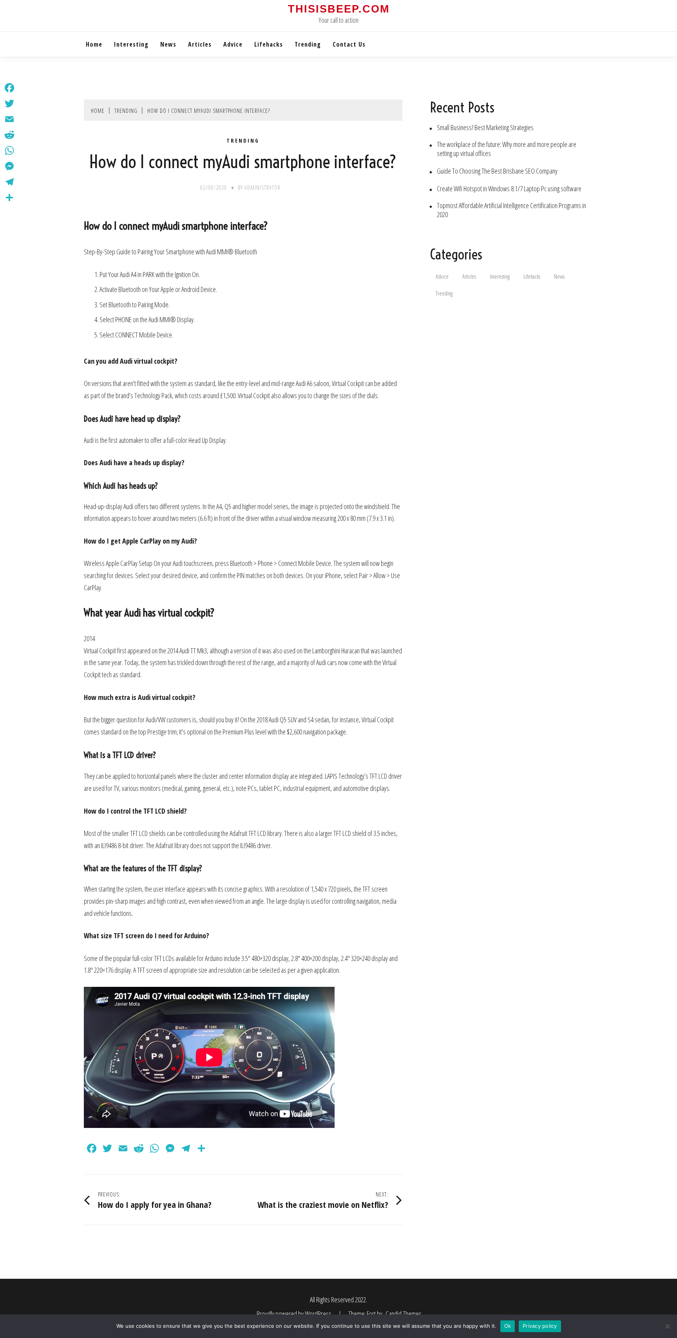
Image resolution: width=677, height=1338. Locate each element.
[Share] (9, 197)
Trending (308, 44)
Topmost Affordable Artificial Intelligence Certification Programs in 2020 (511, 210)
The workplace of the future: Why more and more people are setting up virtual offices (506, 149)
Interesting (131, 44)
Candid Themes (404, 1313)
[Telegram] (9, 182)
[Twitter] (9, 103)
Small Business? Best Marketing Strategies (485, 127)
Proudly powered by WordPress (295, 1313)
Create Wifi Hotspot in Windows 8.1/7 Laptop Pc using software (509, 188)
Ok (507, 1326)
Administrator (262, 187)
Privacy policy (540, 1326)
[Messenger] (9, 166)
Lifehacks (268, 44)
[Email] (9, 119)
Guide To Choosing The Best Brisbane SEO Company (497, 171)
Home (94, 44)
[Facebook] (9, 88)
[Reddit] (9, 135)
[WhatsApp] (9, 150)
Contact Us (349, 44)
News (168, 44)
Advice (233, 44)
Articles (200, 44)
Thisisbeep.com (338, 9)
